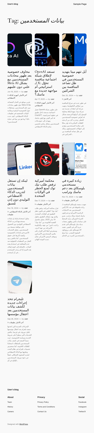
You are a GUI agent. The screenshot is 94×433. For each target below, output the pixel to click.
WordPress (23, 424)
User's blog (12, 4)
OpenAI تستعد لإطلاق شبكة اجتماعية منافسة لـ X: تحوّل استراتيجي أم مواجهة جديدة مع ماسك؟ (46, 83)
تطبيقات (10, 214)
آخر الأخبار (23, 95)
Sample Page (80, 4)
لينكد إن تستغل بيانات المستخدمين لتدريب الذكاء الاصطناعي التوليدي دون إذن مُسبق (18, 192)
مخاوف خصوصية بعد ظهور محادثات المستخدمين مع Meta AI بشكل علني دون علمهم (19, 79)
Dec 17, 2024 (40, 201)
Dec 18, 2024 (12, 208)
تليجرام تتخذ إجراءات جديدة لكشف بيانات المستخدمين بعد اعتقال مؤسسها (18, 306)
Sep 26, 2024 (12, 319)
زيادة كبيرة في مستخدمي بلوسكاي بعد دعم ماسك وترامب (73, 186)
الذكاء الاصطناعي (16, 212)
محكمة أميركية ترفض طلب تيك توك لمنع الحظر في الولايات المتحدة (45, 188)
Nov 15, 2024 (67, 197)
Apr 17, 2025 (40, 99)
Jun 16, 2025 (12, 92)
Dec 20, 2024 (67, 95)
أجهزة (16, 95)
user (26, 92)
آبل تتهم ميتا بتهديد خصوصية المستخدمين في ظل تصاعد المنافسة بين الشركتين (74, 81)
